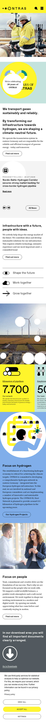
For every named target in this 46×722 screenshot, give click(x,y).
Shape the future (23, 272)
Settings (22, 716)
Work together (21, 282)
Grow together (22, 293)
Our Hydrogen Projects (17, 514)
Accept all (22, 709)
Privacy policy (9, 694)
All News (33, 208)
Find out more (12, 153)
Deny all (22, 702)
